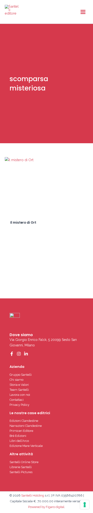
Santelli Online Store (24, 462)
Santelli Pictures (21, 472)
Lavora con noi (20, 395)
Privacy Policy (19, 405)
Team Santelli (19, 389)
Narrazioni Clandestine (26, 426)
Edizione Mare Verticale (26, 446)
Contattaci (17, 400)
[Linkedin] (26, 354)
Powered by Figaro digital (46, 507)
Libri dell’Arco (19, 441)
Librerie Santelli (21, 467)
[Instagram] (19, 354)
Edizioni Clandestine (24, 421)
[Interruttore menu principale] (83, 11)
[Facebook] (12, 354)
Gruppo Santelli (21, 374)
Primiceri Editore (21, 431)
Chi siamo (16, 379)
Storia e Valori (19, 384)
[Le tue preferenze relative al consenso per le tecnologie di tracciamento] (84, 504)
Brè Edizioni (18, 436)
